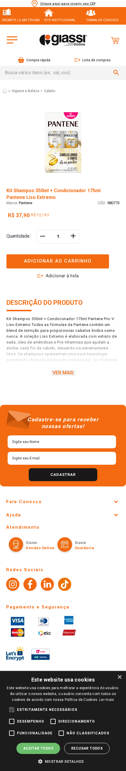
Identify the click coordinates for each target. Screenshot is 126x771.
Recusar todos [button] (87, 748)
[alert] (63, 721)
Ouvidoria (84, 548)
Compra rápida (38, 60)
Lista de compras (96, 60)
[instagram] (12, 585)
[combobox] (63, 73)
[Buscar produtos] (117, 73)
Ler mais (106, 700)
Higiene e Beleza (25, 91)
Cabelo (49, 91)
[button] (63, 257)
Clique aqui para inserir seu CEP (68, 4)
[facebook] (30, 585)
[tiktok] (64, 585)
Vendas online (40, 548)
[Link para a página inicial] (4, 91)
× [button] (119, 677)
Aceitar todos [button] (38, 748)
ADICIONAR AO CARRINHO (58, 261)
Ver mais (63, 373)
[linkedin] (47, 585)
